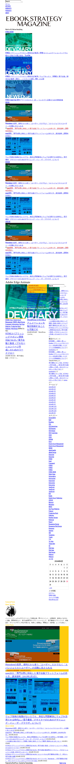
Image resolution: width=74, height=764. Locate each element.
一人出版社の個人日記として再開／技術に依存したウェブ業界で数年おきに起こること (58, 323)
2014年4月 (52, 398)
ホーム (7, 4)
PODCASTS (8, 10)
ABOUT (7, 13)
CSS (50, 424)
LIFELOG (7, 221)
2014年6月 (52, 393)
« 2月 (50, 588)
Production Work (15, 326)
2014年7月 (52, 391)
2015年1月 (52, 389)
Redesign (51, 520)
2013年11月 (52, 408)
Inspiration (52, 481)
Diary (11, 320)
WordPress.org (53, 599)
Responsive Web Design (55, 526)
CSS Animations (31, 294)
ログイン (52, 593)
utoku (65, 380)
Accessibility (52, 418)
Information (15, 324)
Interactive (37, 301)
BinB (50, 420)
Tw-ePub (51, 541)
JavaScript (30, 303)
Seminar (40, 305)
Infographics (52, 476)
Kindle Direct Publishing (55, 498)
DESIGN (7, 162)
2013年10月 (52, 411)
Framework (8, 324)
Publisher (8, 328)
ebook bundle (52, 450)
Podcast (51, 511)
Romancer (51, 528)
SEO (50, 533)
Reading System (53, 517)
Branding (51, 422)
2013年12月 (52, 406)
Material (51, 502)
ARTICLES (8, 6)
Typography (52, 544)
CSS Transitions (40, 294)
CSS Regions (52, 428)
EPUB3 (50, 459)
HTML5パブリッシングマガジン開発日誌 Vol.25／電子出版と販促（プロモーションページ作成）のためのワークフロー (15, 343)
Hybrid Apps (52, 474)
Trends (51, 537)
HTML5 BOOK (9, 32)
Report (51, 522)
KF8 (50, 494)
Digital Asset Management (56, 444)
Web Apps (51, 548)
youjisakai (52, 349)
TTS (50, 539)
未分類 (51, 559)
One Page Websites (54, 509)
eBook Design (21, 322)
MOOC (50, 507)
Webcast (51, 554)
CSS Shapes (52, 431)
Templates (52, 535)
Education (51, 455)
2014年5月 (52, 395)
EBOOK (7, 102)
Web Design (14, 328)
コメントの (54, 597)
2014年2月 (52, 402)
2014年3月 (52, 400)
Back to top (63, 763)
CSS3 (28, 296)
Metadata (51, 504)
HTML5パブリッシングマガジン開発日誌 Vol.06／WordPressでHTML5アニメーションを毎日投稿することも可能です (36, 320)
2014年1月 (52, 404)
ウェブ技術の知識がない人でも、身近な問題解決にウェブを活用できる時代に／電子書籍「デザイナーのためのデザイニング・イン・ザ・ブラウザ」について (36, 719)
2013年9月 (52, 413)
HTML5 (36, 298)
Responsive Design (32, 305)
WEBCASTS (8, 8)
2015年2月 (52, 387)
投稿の (52, 595)
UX (49, 546)
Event (44, 296)
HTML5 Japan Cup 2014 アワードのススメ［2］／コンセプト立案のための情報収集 (34, 100)
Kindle (50, 496)
